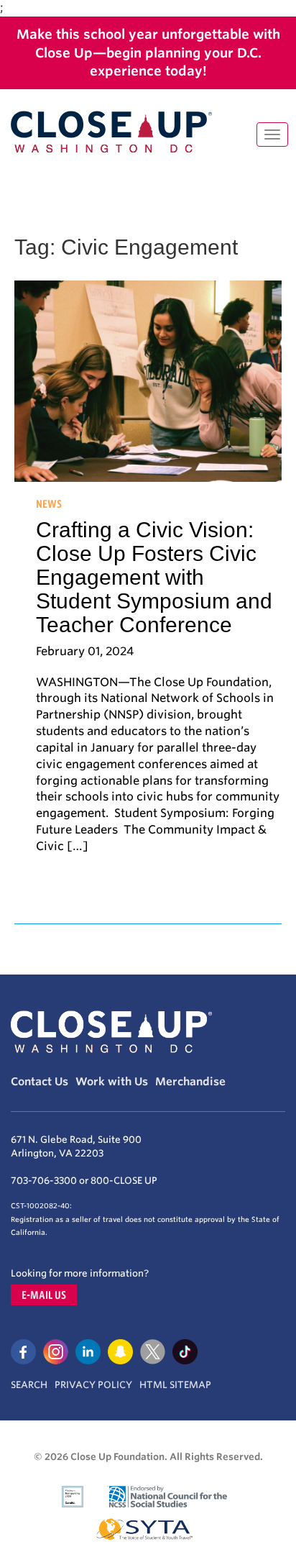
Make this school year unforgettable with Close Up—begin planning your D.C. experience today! (148, 52)
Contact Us (39, 1081)
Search (29, 1384)
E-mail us (44, 1295)
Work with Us (111, 1081)
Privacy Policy (93, 1384)
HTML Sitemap (175, 1384)
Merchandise (190, 1081)
